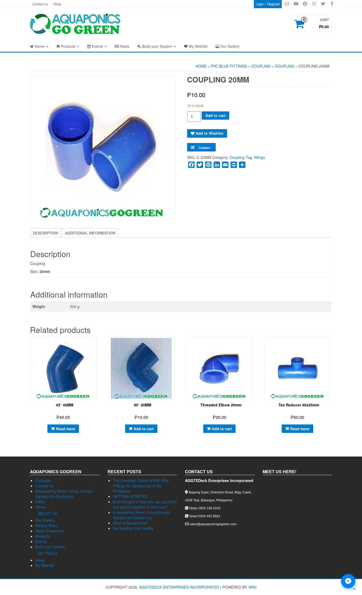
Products (68, 46)
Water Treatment (49, 530)
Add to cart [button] (144, 428)
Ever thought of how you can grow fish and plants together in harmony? (145, 504)
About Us (47, 513)
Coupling (261, 66)
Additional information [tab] (90, 233)
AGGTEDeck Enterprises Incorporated (179, 587)
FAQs (57, 4)
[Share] (242, 165)
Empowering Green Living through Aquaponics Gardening (64, 493)
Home (39, 46)
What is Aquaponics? (130, 522)
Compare (43, 480)
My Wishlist (198, 46)
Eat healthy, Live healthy (133, 528)
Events (97, 46)
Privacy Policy (46, 525)
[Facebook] (191, 165)
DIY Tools (48, 553)
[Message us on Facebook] (348, 581)
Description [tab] (45, 233)
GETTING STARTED (130, 496)
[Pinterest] (208, 165)
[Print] (233, 165)
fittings (259, 157)
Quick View (96, 345)
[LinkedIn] (217, 165)
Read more (65, 428)
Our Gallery (229, 46)
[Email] (225, 165)
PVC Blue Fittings (229, 66)
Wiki (253, 587)
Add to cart (215, 115)
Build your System (157, 46)
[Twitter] (200, 165)
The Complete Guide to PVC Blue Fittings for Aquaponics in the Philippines (141, 486)
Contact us (40, 4)
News (124, 46)
